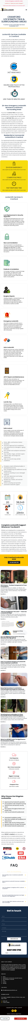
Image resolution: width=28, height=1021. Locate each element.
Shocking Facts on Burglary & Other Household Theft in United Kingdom (12, 715)
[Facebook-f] (15, 1011)
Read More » (3, 594)
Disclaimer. (12, 969)
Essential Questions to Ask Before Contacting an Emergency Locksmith (12, 688)
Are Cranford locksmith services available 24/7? (13, 881)
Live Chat (5, 1018)
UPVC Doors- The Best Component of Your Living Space (14, 585)
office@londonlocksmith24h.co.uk (15, 952)
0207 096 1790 (14, 950)
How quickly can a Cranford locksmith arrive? (12, 875)
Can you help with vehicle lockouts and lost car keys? (13, 902)
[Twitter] (13, 1011)
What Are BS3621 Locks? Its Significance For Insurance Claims (13, 740)
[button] (26, 10)
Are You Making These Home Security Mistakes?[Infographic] (12, 637)
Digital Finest (18, 1013)
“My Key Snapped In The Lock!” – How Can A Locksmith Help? (14, 612)
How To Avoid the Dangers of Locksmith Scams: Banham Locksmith (13, 662)
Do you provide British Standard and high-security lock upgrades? (13, 895)
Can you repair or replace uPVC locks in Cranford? (13, 888)
